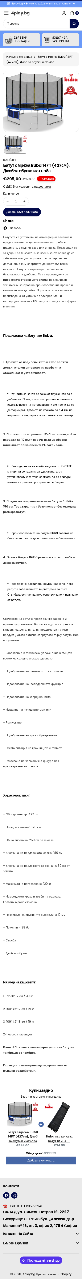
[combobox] (41, 23)
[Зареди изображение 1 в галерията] (15, 144)
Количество (11, 193)
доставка (44, 186)
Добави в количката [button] (41, 1160)
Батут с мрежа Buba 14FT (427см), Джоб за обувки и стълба (23, 1136)
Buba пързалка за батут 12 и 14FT (59, 1138)
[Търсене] (74, 23)
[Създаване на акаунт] (64, 13)
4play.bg (28, 1274)
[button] (6, 13)
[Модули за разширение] (47, 39)
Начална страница (19, 57)
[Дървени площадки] (9, 40)
